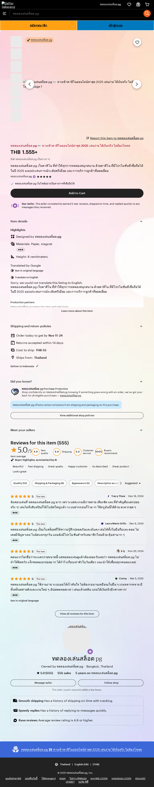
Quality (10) (20, 483)
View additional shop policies (77, 415)
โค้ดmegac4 (49, 778)
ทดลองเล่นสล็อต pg (110, 4)
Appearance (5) (81, 483)
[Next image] (136, 84)
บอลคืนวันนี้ (31, 778)
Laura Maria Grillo (115, 523)
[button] (90, 651)
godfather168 (13, 778)
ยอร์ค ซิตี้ (83, 781)
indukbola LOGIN (121, 778)
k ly (123, 551)
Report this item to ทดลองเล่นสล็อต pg (116, 138)
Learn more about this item (77, 311)
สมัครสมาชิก (38, 25)
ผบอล (63, 778)
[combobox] (76, 13)
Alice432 (140, 778)
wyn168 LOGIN (99, 778)
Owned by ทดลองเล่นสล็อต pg (62, 666)
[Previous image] (29, 84)
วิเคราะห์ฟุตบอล (78, 778)
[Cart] (147, 4)
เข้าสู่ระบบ (115, 25)
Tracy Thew (118, 496)
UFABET (70, 781)
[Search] (147, 13)
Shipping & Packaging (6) (49, 483)
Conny (123, 578)
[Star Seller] (34, 177)
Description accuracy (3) (111, 483)
